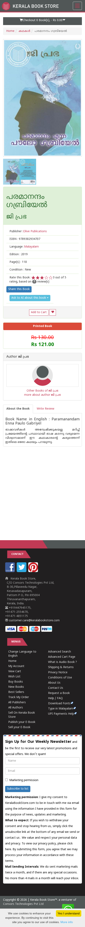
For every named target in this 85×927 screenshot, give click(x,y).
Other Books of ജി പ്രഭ (42, 391)
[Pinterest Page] (33, 571)
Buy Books (15, 682)
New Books (16, 687)
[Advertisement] (42, 489)
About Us (54, 683)
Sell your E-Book (19, 727)
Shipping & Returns (61, 667)
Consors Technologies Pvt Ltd (23, 904)
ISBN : (24, 239)
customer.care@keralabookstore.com (34, 620)
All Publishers (17, 702)
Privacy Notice (57, 672)
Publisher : (28, 231)
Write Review (45, 409)
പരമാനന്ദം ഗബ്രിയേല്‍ (26, 201)
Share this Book (19, 289)
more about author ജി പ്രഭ (42, 395)
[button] (42, 21)
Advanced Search (59, 652)
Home (10, 31)
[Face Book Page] (10, 571)
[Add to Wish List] (52, 312)
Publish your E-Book (21, 722)
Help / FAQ (55, 698)
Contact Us (55, 688)
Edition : (18, 254)
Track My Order (18, 697)
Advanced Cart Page (61, 657)
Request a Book (59, 693)
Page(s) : (18, 262)
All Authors (15, 707)
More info (66, 922)
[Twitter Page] (22, 571)
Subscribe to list (17, 789)
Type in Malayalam (60, 709)
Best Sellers (16, 692)
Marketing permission (23, 780)
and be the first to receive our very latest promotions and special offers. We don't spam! (41, 747)
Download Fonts (59, 703)
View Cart (14, 671)
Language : (24, 247)
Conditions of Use (60, 677)
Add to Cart (39, 312)
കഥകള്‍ (24, 31)
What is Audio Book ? (62, 662)
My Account (16, 666)
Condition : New (20, 270)
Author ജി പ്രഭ (17, 357)
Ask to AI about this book (29, 298)
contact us (12, 838)
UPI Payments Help (61, 714)
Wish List (14, 676)
